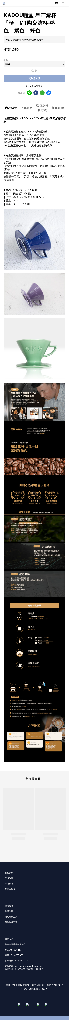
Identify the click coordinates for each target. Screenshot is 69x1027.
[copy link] (48, 92)
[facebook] (35, 92)
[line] (29, 92)
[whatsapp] (42, 92)
